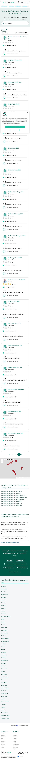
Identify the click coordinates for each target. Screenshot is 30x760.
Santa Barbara (5, 688)
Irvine (2, 619)
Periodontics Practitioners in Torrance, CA (11, 491)
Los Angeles (4, 633)
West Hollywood (5, 715)
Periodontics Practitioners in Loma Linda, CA (12, 499)
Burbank (3, 597)
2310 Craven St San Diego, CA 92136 (11, 446)
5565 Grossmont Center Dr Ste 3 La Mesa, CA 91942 (15, 380)
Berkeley (3, 592)
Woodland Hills (5, 718)
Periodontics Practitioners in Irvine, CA (10, 493)
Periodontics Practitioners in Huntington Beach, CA (14, 497)
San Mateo (4, 682)
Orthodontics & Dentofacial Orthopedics (15, 564)
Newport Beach (5, 641)
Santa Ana (4, 685)
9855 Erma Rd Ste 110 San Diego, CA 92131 (13, 336)
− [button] (1, 462)
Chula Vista (4, 600)
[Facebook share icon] (19, 753)
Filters (5, 30)
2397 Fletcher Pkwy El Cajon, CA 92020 (12, 402)
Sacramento (4, 669)
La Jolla (3, 622)
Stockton (3, 699)
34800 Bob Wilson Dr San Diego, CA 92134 (12, 138)
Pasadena (3, 655)
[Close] (27, 112)
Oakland (3, 644)
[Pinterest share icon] (27, 753)
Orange (3, 647)
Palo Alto (3, 652)
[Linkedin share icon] (23, 753)
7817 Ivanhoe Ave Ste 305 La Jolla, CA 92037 (13, 424)
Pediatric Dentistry (21, 567)
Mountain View (5, 638)
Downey (3, 603)
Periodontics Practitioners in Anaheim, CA (11, 503)
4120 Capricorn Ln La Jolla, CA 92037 (11, 358)
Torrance (3, 704)
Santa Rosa (4, 696)
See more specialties (14, 572)
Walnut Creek (4, 713)
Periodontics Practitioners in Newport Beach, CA (13, 495)
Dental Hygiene (8, 567)
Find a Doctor (4, 6)
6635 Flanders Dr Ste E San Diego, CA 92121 (13, 270)
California (25, 6)
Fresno (3, 611)
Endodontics (20, 560)
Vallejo (3, 707)
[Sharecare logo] (15, 752)
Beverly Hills (4, 594)
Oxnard (3, 649)
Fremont (3, 608)
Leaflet (17, 478)
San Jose (3, 680)
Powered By (13, 725)
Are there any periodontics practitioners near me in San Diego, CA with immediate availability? (13, 537)
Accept (20, 126)
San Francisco (5, 677)
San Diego (4, 674)
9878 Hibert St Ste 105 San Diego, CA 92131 (13, 292)
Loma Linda (4, 627)
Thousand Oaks (5, 702)
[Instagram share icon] (21, 753)
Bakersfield (4, 589)
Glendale (3, 614)
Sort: (20, 32)
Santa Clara (4, 691)
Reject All (10, 126)
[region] (15, 122)
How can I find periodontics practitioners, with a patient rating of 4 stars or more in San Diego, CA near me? (13, 524)
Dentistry (9, 560)
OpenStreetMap (22, 478)
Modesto (3, 636)
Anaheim (3, 586)
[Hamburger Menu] (4, 2)
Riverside (3, 663)
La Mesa (3, 625)
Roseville (3, 666)
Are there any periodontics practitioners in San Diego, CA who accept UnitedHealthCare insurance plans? (14, 531)
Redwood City (4, 660)
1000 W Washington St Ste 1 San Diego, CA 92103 (14, 51)
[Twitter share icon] (25, 753)
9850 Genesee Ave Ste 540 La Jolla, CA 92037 (13, 314)
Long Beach (4, 630)
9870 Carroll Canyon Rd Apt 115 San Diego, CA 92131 (15, 94)
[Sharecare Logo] (10, 2)
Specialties (11, 6)
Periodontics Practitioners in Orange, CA (11, 501)
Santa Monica (4, 693)
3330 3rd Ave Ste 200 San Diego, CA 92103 (12, 73)
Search (18, 2)
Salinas (3, 671)
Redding (3, 658)
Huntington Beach (5, 616)
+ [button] (1, 460)
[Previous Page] (9, 454)
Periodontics (18, 6)
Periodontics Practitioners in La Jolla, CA (11, 505)
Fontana (3, 605)
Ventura (3, 710)
